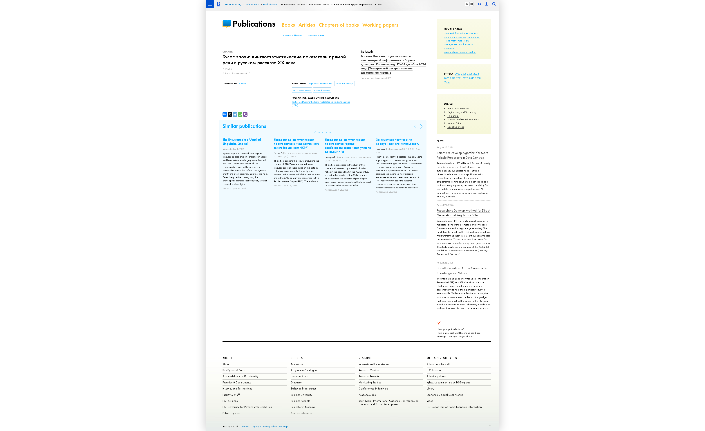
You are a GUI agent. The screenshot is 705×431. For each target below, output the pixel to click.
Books (288, 25)
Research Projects (369, 376)
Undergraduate (299, 376)
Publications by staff (438, 364)
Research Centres (369, 370)
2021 (459, 78)
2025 (470, 73)
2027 (457, 73)
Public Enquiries (231, 413)
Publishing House (436, 376)
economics (472, 33)
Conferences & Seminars (373, 388)
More (447, 82)
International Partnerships (237, 388)
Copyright (256, 426)
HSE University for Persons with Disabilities (247, 407)
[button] (315, 132)
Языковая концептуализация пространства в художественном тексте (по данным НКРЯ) (296, 144)
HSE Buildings (230, 401)
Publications (254, 23)
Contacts (244, 426)
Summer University (301, 394)
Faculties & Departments (237, 382)
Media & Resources (442, 358)
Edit (489, 425)
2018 (478, 78)
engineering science (455, 37)
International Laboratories (374, 364)
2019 (471, 78)
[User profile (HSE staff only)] (486, 4)
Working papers (380, 25)
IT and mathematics (454, 40)
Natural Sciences (456, 123)
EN (471, 4)
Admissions (297, 364)
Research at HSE (316, 35)
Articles (307, 25)
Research (366, 358)
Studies (297, 358)
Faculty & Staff (231, 394)
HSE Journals (434, 370)
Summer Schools (300, 401)
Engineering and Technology (462, 112)
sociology (449, 48)
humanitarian (473, 37)
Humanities (453, 115)
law (467, 40)
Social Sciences (455, 126)
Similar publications (244, 126)
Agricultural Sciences (458, 108)
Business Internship (301, 413)
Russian (242, 83)
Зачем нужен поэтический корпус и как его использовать (397, 142)
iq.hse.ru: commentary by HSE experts (448, 382)
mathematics (466, 44)
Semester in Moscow (303, 407)
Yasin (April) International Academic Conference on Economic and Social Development (389, 402)
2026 (463, 73)
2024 (476, 73)
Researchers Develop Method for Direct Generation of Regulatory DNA (463, 212)
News (440, 141)
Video (430, 401)
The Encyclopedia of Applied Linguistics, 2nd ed (242, 142)
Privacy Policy (270, 426)
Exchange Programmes (303, 388)
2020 (465, 78)
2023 (446, 78)
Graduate (296, 382)
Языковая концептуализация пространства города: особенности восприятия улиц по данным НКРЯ (348, 146)
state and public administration (460, 51)
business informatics (454, 33)
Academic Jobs (367, 394)
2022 (452, 78)
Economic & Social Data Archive (445, 394)
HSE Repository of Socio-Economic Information (454, 407)
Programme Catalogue (304, 370)
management (451, 44)
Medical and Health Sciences (462, 119)
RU (467, 4)
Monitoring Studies (370, 382)
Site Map (283, 426)
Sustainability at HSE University (240, 376)
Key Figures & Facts (234, 370)
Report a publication (292, 35)
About (228, 358)
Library (430, 388)
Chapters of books (339, 25)
